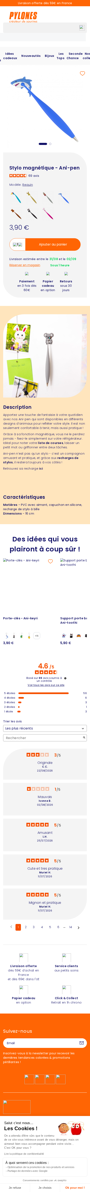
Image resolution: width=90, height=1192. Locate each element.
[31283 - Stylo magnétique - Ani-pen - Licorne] (16, 198)
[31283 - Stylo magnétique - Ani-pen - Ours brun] (16, 214)
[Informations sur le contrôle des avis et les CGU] (65, 678)
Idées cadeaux (10, 56)
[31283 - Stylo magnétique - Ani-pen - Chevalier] (48, 198)
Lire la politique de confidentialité (24, 1153)
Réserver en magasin (24, 265)
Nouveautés (31, 56)
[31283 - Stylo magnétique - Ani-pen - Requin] (64, 198)
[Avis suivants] (78, 927)
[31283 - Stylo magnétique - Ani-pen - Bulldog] (32, 214)
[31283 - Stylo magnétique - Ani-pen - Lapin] (48, 214)
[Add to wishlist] (82, 73)
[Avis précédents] (11, 927)
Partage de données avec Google (28, 1171)
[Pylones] (23, 17)
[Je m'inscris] (81, 1043)
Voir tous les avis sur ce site (46, 685)
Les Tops (60, 56)
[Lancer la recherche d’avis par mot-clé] (84, 738)
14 (70, 927)
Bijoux (49, 56)
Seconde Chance (75, 56)
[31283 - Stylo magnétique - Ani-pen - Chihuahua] (32, 198)
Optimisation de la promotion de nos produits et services (41, 1167)
